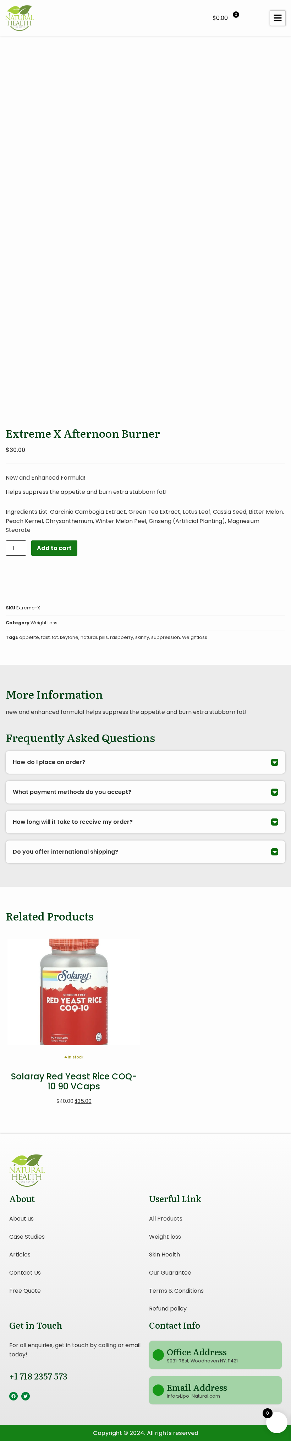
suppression (165, 637)
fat (55, 637)
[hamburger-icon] (278, 18)
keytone (69, 637)
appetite (29, 637)
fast (45, 637)
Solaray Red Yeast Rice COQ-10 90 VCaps (74, 1081)
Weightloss (194, 637)
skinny (142, 637)
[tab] (145, 762)
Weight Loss (44, 623)
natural (89, 637)
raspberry (121, 637)
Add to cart (54, 548)
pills (103, 637)
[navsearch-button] (254, 18)
